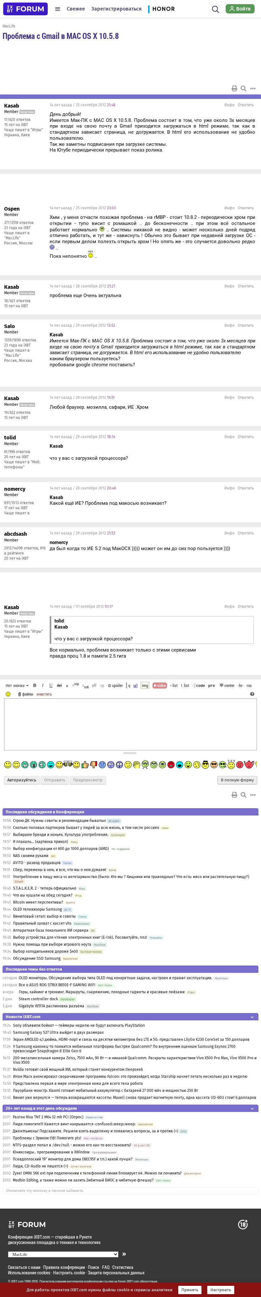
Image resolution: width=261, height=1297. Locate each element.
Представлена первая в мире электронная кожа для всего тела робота (78, 1083)
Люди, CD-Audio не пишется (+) (40, 1166)
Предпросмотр (87, 780)
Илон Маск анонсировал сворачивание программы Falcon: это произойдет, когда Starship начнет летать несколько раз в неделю (130, 1076)
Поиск (93, 1267)
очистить (44, 694)
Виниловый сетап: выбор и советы (44, 916)
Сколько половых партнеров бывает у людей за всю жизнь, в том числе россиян (86, 827)
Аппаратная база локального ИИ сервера (50, 930)
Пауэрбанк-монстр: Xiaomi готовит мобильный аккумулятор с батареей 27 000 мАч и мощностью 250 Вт (105, 1090)
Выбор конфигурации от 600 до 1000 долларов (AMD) (61, 848)
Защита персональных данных (116, 1273)
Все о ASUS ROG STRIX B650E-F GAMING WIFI (57, 985)
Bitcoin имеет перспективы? (38, 902)
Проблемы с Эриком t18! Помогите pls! (47, 1138)
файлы (27, 694)
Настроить (220, 1290)
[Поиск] (215, 9)
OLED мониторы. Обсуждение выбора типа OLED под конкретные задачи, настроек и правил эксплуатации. (116, 978)
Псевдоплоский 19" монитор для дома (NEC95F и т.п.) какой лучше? (73, 1159)
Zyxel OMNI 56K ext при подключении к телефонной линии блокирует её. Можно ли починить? (97, 1173)
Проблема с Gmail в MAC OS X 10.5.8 (61, 35)
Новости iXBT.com (23, 1016)
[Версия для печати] (234, 88)
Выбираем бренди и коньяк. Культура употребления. (61, 834)
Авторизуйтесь (21, 780)
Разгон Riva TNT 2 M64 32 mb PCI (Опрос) (48, 1117)
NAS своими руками (30, 855)
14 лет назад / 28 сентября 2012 (82, 286)
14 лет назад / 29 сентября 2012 (82, 325)
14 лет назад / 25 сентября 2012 (83, 105)
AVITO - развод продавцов (37, 863)
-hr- (240, 685)
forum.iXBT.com (128, 1281)
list (185, 685)
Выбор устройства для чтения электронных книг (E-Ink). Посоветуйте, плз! (80, 937)
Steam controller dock (38, 999)
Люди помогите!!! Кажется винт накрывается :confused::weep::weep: (74, 1124)
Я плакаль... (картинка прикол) (40, 841)
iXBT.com (17, 1281)
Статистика (122, 1267)
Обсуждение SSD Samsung (36, 958)
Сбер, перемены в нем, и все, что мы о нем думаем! (59, 870)
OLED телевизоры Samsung (37, 909)
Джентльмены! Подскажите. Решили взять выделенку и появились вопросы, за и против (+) (95, 1131)
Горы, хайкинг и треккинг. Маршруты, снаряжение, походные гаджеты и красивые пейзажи (102, 992)
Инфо (229, 105)
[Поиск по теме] (243, 88)
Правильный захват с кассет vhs (42, 923)
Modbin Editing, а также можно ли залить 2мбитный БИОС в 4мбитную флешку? (83, 1180)
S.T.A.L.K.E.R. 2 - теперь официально (44, 888)
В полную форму (237, 780)
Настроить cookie (69, 1273)
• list (174, 685)
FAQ (105, 1267)
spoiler (117, 685)
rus (249, 685)
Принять (189, 1290)
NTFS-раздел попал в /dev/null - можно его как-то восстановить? (72, 1145)
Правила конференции (64, 1267)
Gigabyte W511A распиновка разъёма (51, 1006)
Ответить (246, 105)
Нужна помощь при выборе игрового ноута (52, 944)
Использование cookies (29, 1273)
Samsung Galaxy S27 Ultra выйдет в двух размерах (58, 1032)
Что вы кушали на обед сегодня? (43, 895)
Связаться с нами (24, 1267)
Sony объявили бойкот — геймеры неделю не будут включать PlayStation (79, 1025)
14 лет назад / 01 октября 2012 (81, 606)
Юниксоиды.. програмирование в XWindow (51, 1152)
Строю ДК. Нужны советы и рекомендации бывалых (59, 820)
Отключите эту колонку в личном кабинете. (45, 1191)
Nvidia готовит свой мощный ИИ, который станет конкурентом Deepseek (78, 1069)
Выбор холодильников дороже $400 (45, 951)
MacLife (9, 26)
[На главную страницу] (25, 9)
